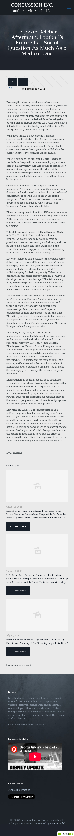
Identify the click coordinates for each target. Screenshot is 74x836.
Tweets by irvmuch (19, 789)
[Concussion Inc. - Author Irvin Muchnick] (37, 7)
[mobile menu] (69, 7)
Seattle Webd (57, 823)
